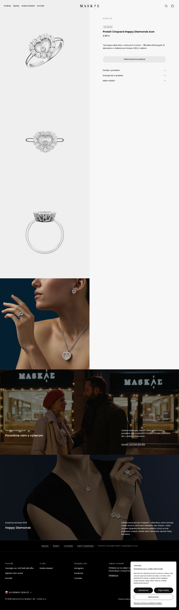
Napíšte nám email (14, 573)
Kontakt (8, 578)
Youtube (78, 578)
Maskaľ (45, 546)
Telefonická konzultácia (134, 59)
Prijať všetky (163, 590)
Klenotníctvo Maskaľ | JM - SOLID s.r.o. (29, 599)
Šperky (56, 546)
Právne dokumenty (127, 599)
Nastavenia (153, 597)
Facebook (78, 573)
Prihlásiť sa (113, 575)
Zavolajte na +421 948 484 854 (19, 568)
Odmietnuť (143, 590)
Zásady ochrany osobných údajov (148, 603)
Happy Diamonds (85, 546)
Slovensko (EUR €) (19, 592)
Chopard (68, 546)
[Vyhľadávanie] (166, 6)
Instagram (79, 568)
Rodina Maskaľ (46, 568)
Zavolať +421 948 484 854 (133, 444)
